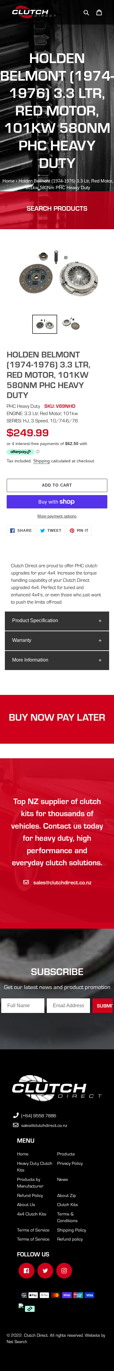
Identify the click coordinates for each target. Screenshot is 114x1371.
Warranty (21, 640)
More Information (30, 659)
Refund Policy (30, 1195)
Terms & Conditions (67, 1217)
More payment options (57, 516)
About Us (26, 1204)
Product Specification (35, 620)
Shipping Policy (71, 1230)
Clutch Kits (67, 1204)
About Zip (66, 1195)
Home (8, 180)
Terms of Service (33, 1230)
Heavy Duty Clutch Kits (34, 1166)
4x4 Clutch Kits (31, 1214)
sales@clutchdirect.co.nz (62, 882)
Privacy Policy (70, 1163)
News (62, 1179)
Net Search (17, 1341)
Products (66, 1154)
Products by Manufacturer (30, 1182)
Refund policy (70, 1239)
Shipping (41, 460)
